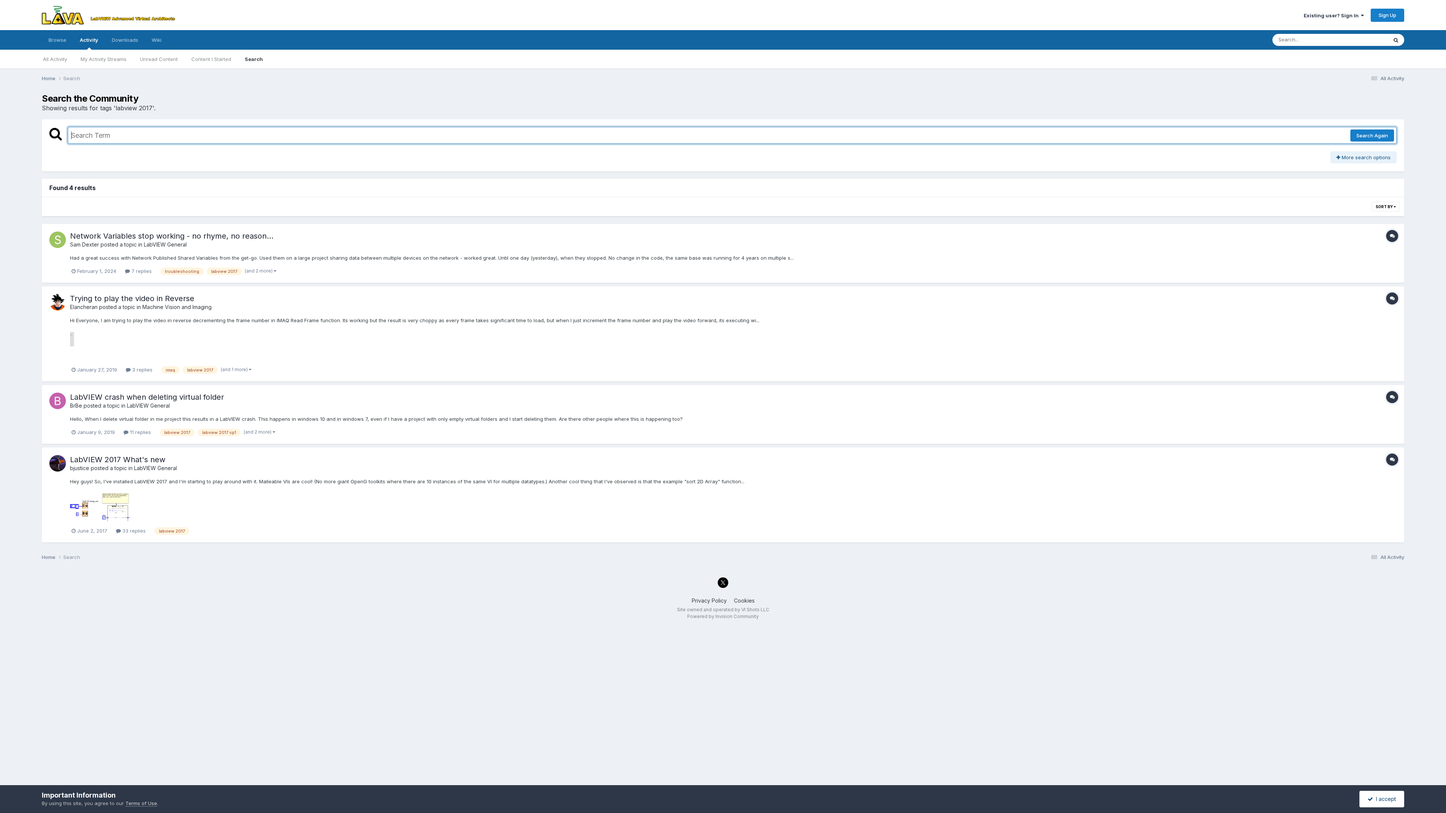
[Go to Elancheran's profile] (57, 302)
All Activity (55, 59)
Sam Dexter (84, 244)
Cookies (744, 600)
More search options (1365, 157)
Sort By (1385, 206)
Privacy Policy (709, 600)
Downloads (125, 40)
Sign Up (1387, 15)
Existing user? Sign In (1332, 15)
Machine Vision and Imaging (177, 307)
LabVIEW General (165, 244)
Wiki (157, 40)
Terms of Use (141, 803)
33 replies (133, 531)
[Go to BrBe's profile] (57, 401)
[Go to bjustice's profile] (57, 463)
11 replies (139, 432)
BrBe (76, 405)
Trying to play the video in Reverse (132, 298)
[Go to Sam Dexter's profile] (57, 239)
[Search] (1396, 40)
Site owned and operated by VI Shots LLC (723, 609)
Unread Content (159, 59)
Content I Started (211, 59)
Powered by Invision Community (723, 616)
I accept (1384, 799)
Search (254, 59)
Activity (89, 40)
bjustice (79, 468)
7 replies (141, 271)
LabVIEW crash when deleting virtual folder (147, 397)
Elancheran (84, 307)
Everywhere (1364, 40)
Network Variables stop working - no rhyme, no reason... (171, 236)
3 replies (142, 370)
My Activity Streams (104, 59)
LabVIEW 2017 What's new (117, 459)
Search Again (1372, 135)
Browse (57, 40)
